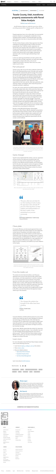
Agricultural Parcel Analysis (23, 351)
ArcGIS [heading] (4, 427)
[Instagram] (5, 424)
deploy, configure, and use (27, 346)
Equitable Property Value (23, 353)
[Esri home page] (3, 1)
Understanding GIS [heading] (31, 427)
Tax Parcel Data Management (24, 355)
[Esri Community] (2, 424)
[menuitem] (7, 430)
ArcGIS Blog (3, 4)
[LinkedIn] (7, 422)
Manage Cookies (35, 470)
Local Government (24, 10)
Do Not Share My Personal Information (47, 470)
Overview (38, 4)
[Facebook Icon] (23, 366)
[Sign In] (54, 1)
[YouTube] (7, 424)
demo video (21, 348)
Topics (43, 4)
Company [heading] (5, 446)
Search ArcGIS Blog (51, 4)
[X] (5, 422)
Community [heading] (18, 427)
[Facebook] (2, 422)
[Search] (50, 1)
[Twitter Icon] (20, 366)
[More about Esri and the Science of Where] (4, 416)
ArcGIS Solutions (26, 361)
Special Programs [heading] (19, 446)
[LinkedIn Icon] (25, 366)
